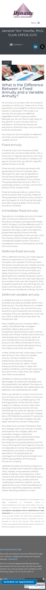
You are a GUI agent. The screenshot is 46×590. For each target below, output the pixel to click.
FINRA (10, 559)
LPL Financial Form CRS (10, 549)
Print (6, 63)
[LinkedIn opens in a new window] (35, 48)
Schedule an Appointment (19, 582)
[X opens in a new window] (42, 48)
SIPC (16, 559)
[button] (35, 23)
